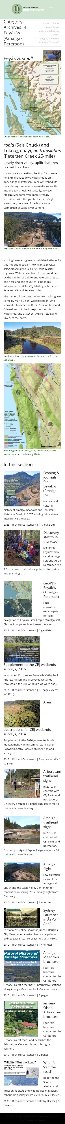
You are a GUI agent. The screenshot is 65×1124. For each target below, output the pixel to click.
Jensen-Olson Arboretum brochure (52, 1010)
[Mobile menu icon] (51, 9)
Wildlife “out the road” (49, 1067)
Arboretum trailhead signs (52, 776)
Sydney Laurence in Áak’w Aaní (50, 917)
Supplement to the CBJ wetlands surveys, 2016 (30, 666)
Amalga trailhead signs (50, 822)
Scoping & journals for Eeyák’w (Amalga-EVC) (51, 483)
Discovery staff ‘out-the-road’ (51, 537)
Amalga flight (49, 866)
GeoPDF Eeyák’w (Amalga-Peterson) (51, 590)
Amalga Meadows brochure (51, 957)
